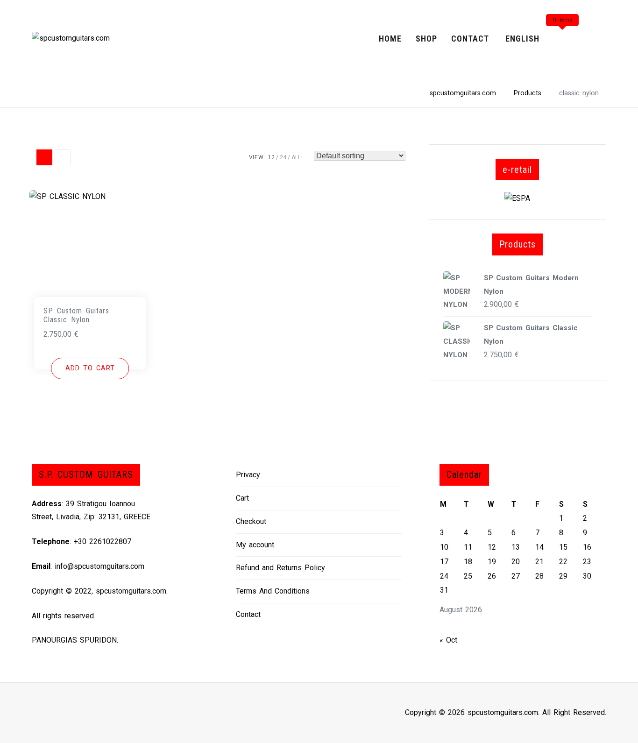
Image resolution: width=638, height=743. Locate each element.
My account (255, 544)
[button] (90, 368)
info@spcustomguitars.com (99, 566)
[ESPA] (517, 197)
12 (271, 157)
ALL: (296, 157)
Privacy (248, 474)
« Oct (448, 640)
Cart (242, 498)
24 (283, 157)
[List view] (63, 157)
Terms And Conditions (273, 591)
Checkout (251, 521)
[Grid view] (44, 157)
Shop (426, 38)
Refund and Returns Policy (280, 567)
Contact (470, 38)
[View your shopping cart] (563, 39)
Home (390, 38)
